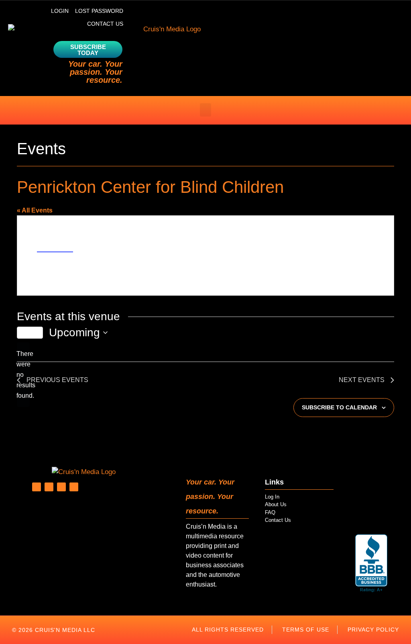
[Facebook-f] (61, 486)
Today (30, 332)
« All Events (35, 210)
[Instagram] (73, 486)
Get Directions (55, 248)
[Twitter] (49, 486)
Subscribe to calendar (339, 407)
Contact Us (105, 23)
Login (60, 11)
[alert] (23, 374)
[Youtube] (36, 486)
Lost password (99, 11)
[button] (205, 110)
